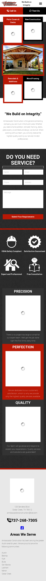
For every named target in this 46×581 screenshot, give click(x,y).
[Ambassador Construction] (3, 3)
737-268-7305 (24, 520)
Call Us (12, 11)
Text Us (36, 11)
